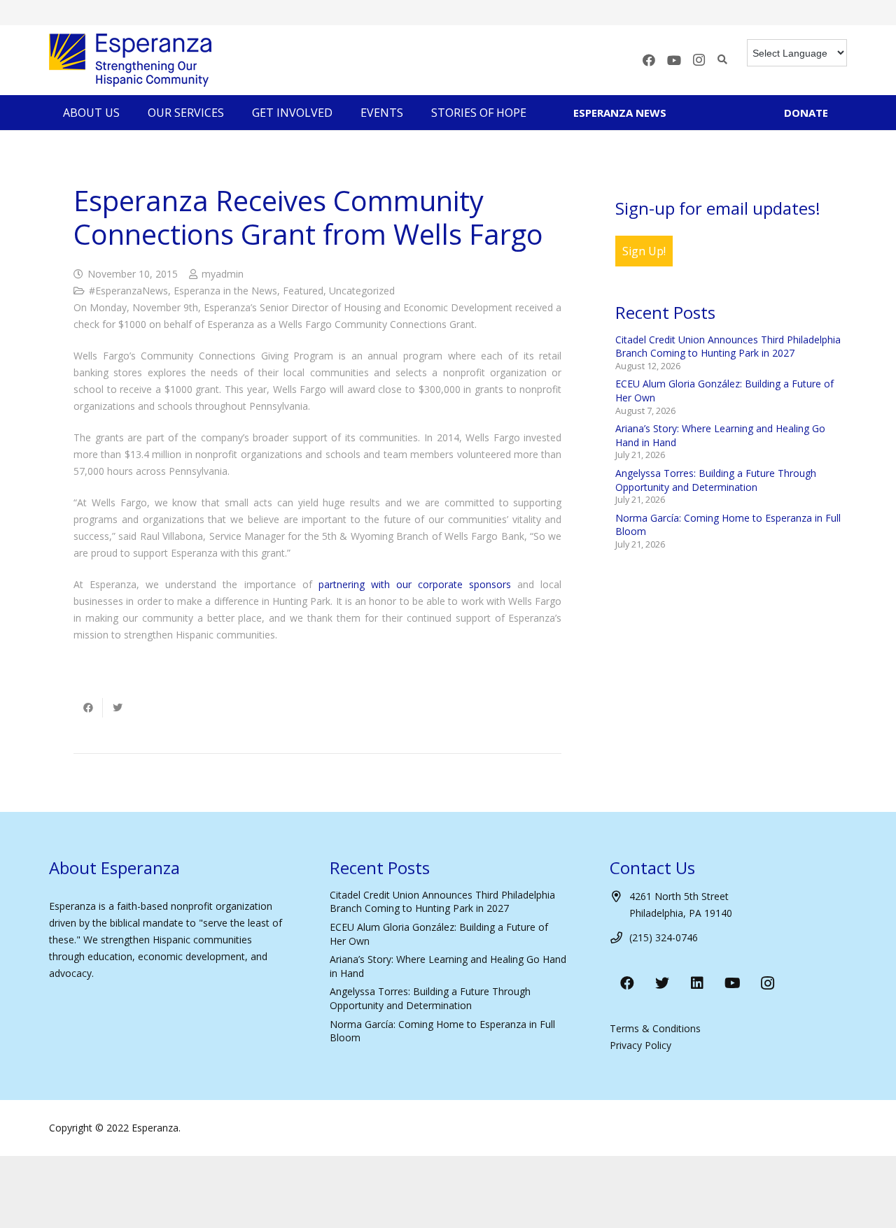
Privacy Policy (640, 1045)
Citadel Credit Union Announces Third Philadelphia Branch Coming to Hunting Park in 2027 (728, 346)
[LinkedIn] (697, 983)
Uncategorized (362, 290)
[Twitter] (662, 983)
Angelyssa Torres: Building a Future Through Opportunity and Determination (715, 480)
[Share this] (88, 707)
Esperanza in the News (225, 290)
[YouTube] (674, 60)
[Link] (130, 60)
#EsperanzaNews (128, 290)
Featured (303, 290)
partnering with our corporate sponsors (414, 584)
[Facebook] (649, 60)
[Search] (723, 59)
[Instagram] (699, 60)
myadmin (223, 273)
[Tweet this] (117, 707)
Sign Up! (644, 251)
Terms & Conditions (655, 1028)
